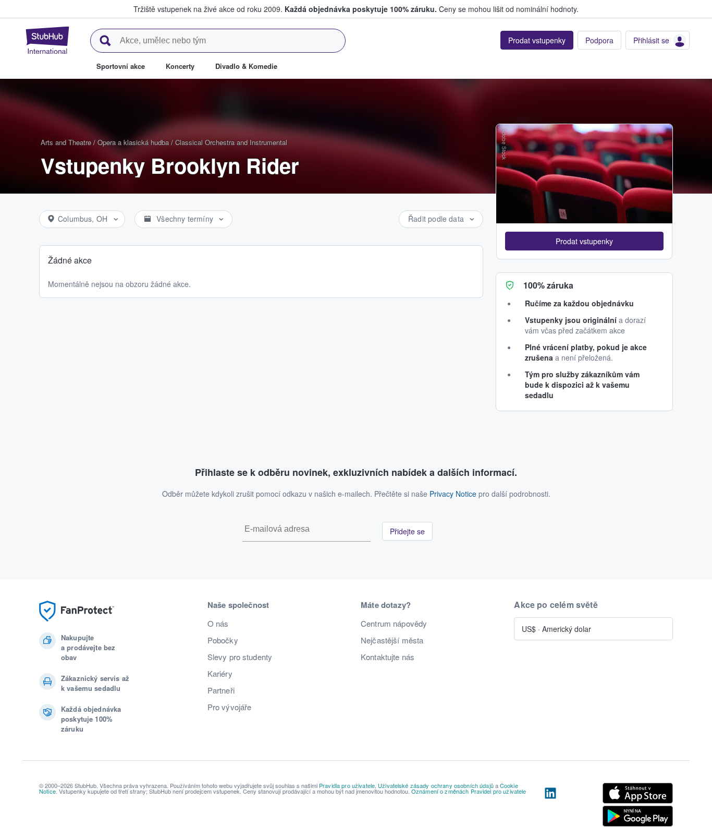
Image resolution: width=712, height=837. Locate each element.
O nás (218, 623)
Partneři (221, 690)
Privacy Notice (452, 493)
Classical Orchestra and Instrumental (231, 142)
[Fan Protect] (76, 611)
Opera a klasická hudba (133, 142)
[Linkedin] (550, 807)
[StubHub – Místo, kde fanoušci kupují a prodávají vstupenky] (47, 40)
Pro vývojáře (229, 707)
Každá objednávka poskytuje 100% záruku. (361, 9)
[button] (584, 241)
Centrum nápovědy (394, 623)
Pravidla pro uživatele (347, 785)
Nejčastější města (392, 640)
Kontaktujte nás (387, 657)
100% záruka (548, 285)
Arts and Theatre (66, 142)
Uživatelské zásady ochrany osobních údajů (436, 785)
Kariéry (219, 673)
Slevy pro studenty (240, 657)
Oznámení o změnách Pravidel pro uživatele (468, 791)
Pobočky (222, 640)
